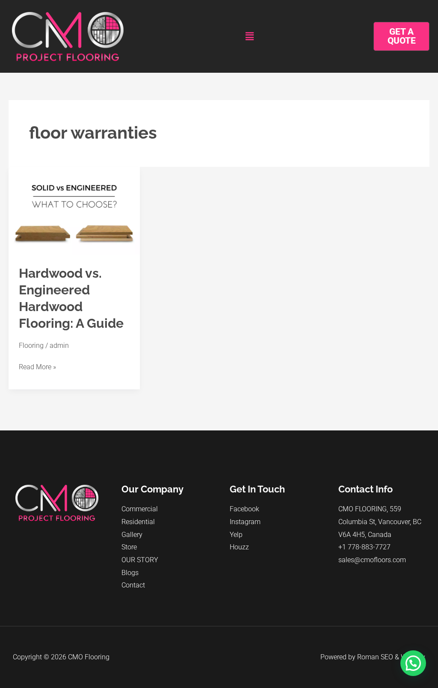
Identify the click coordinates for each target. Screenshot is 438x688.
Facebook (244, 509)
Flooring (31, 345)
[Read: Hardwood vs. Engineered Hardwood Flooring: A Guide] (74, 210)
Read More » (37, 366)
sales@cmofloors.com (372, 560)
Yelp (236, 535)
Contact (133, 585)
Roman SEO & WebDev (391, 657)
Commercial (139, 509)
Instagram (245, 522)
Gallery (131, 535)
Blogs (130, 573)
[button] (250, 36)
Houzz (239, 547)
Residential (138, 522)
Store (129, 547)
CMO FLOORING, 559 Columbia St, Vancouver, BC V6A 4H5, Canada (379, 521)
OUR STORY (139, 560)
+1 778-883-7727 (364, 547)
